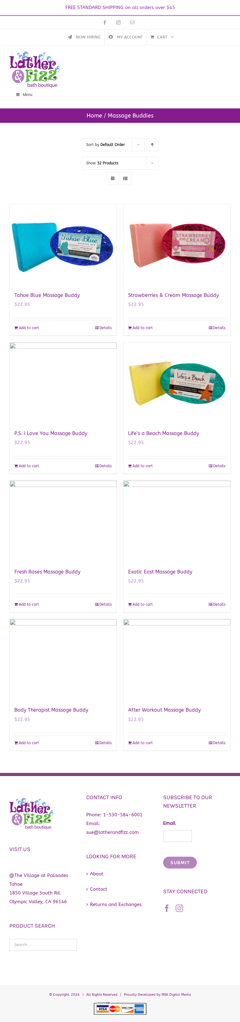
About (96, 874)
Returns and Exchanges (116, 904)
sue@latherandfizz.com (112, 832)
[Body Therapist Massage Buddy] (63, 659)
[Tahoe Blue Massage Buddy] (63, 244)
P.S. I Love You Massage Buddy (50, 433)
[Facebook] (167, 908)
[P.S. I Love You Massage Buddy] (63, 383)
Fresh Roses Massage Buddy (47, 572)
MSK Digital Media (176, 995)
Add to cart (29, 328)
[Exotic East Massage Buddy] (176, 521)
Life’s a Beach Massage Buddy (163, 433)
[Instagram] (179, 908)
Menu (27, 95)
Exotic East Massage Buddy (160, 572)
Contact (98, 889)
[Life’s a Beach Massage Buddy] (176, 383)
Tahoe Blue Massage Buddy (47, 295)
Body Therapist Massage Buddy (51, 710)
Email (169, 823)
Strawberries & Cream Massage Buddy (173, 295)
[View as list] (125, 179)
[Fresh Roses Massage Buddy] (63, 521)
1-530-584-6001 (122, 815)
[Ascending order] (152, 144)
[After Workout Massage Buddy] (176, 659)
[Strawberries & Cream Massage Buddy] (176, 244)
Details (105, 328)
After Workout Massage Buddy (164, 710)
